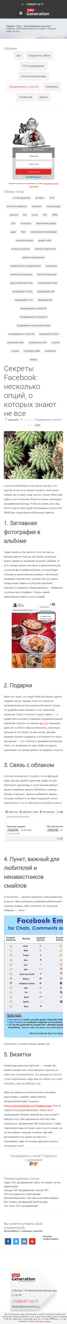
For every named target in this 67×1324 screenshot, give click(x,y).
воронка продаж (24, 240)
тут (48, 1043)
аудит (13, 232)
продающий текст (24, 300)
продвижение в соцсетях (21, 334)
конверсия (51, 266)
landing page (53, 206)
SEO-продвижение (33, 66)
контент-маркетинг (47, 274)
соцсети (55, 342)
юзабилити (50, 351)
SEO (45, 215)
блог (23, 232)
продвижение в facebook (33, 308)
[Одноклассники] (36, 1164)
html (52, 198)
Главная (10, 26)
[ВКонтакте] (31, 1164)
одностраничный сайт (21, 283)
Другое (43, 97)
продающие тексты (22, 291)
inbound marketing (17, 206)
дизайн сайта (44, 240)
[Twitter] (16, 1241)
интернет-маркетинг (45, 249)
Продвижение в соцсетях (37, 26)
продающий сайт (46, 291)
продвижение (45, 300)
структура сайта (32, 351)
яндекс (33, 359)
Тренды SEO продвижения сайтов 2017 (26, 1190)
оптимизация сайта (47, 283)
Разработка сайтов (39, 55)
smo (13, 223)
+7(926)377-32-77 (34, 4)
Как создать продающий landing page (26, 1201)
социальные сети (37, 342)
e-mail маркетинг (22, 198)
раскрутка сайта (15, 342)
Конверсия (25, 97)
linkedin (14, 215)
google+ (40, 198)
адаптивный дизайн (46, 223)
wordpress (25, 223)
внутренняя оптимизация (44, 232)
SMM (54, 215)
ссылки (15, 351)
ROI (25, 215)
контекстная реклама (21, 274)
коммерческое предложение (25, 266)
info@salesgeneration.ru (26, 1306)
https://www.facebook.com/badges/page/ (28, 1105)
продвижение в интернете (33, 317)
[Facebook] (8, 1241)
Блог (19, 26)
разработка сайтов (49, 334)
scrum (35, 215)
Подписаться (33, 172)
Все (19, 55)
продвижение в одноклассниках (33, 325)
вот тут (44, 723)
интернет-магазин (20, 249)
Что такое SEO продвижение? (21, 1205)
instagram (37, 206)
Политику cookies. (43, 1321)
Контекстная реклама (33, 76)
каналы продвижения (33, 257)
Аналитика (52, 86)
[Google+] (32, 1241)
